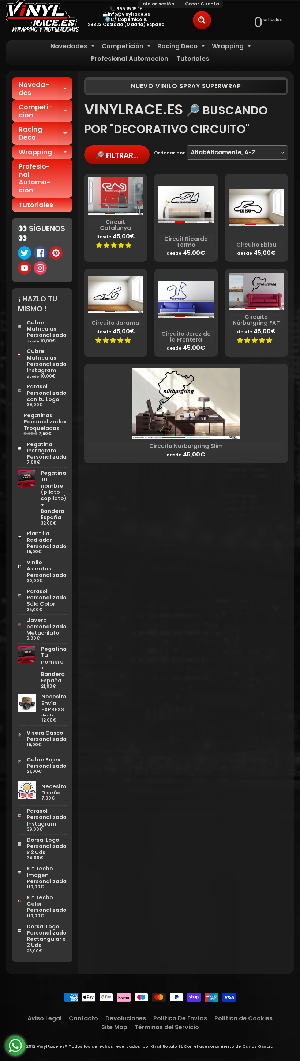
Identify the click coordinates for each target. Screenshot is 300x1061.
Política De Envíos (180, 1018)
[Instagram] (40, 268)
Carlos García (257, 1046)
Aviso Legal (44, 1018)
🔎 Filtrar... (117, 155)
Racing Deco (182, 47)
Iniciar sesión (158, 4)
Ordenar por (169, 153)
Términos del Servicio (167, 1027)
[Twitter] (24, 253)
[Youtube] (24, 268)
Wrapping (232, 47)
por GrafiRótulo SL (162, 1046)
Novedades (73, 47)
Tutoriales (192, 58)
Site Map (114, 1027)
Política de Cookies (243, 1018)
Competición (127, 47)
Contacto (83, 1018)
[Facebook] (40, 253)
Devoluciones (125, 1018)
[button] (114, 245)
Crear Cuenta (202, 4)
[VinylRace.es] (42, 17)
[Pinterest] (56, 253)
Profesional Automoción (129, 58)
